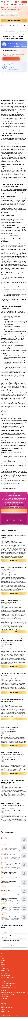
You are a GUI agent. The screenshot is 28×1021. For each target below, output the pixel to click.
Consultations (13, 4)
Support (3, 964)
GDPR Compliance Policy (7, 977)
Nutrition (12, 29)
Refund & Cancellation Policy (8, 1000)
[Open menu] (2, 2)
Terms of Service (5, 970)
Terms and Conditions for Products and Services (13, 992)
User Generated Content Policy (8, 994)
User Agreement (5, 972)
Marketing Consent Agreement (8, 987)
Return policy (4, 998)
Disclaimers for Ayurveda (7, 985)
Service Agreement (6, 990)
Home (2, 29)
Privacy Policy (4, 968)
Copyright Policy (5, 981)
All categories (4, 25)
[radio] (7, 519)
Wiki (2, 962)
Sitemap (3, 1009)
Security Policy (4, 989)
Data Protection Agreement (8, 983)
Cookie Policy (4, 973)
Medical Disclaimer (5, 975)
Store (2, 958)
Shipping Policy (5, 996)
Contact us (3, 1004)
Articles (7, 29)
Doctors (21, 4)
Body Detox (13, 25)
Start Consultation (14, 20)
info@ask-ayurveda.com (7, 1007)
